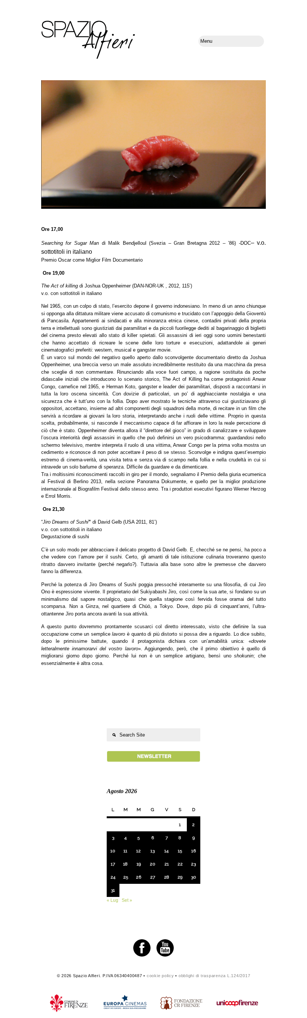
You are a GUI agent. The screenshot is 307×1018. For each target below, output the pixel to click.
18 (125, 864)
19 (139, 864)
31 (113, 890)
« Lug (112, 900)
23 (193, 864)
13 (153, 850)
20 (152, 864)
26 (138, 877)
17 (113, 864)
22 (180, 864)
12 (138, 850)
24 (112, 877)
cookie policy (160, 975)
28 (166, 877)
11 (125, 850)
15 (180, 850)
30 (193, 877)
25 (125, 877)
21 (166, 864)
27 (152, 877)
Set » (127, 900)
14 (166, 850)
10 (112, 850)
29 (179, 877)
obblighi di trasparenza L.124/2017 (214, 975)
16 (193, 850)
